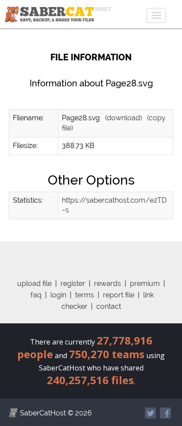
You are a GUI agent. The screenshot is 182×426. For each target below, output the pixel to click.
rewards (107, 283)
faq (36, 295)
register (73, 283)
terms (84, 295)
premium (145, 283)
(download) (123, 118)
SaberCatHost (43, 413)
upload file (34, 283)
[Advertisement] (98, 252)
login (58, 295)
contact (108, 306)
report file (118, 295)
